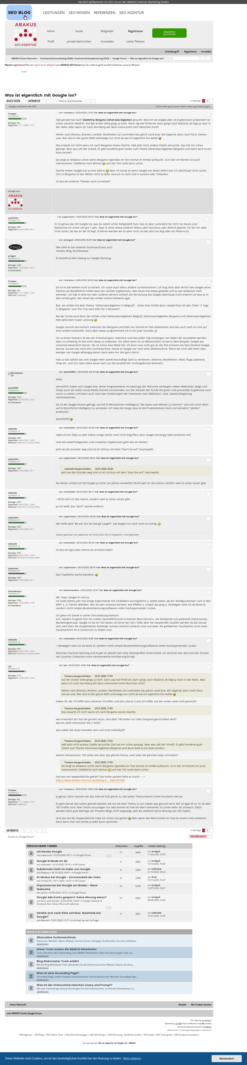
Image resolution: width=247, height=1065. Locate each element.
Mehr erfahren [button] (132, 1058)
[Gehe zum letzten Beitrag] (162, 851)
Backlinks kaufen (132, 1034)
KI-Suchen (80, 864)
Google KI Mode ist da (52, 861)
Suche (79, 30)
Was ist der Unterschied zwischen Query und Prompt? (74, 985)
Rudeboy (45, 872)
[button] (211, 101)
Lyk (9, 666)
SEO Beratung (115, 1034)
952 (18, 123)
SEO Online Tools (54, 1034)
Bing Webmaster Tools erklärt (58, 961)
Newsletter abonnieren (169, 33)
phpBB (178, 1023)
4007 (19, 438)
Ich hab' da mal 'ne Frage (86, 920)
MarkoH (45, 920)
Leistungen (54, 12)
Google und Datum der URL (22, 106)
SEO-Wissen (79, 12)
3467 (19, 227)
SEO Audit (149, 1034)
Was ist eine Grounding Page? (58, 973)
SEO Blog (39, 1034)
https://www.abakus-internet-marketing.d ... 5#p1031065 (90, 780)
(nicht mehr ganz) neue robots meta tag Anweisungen (183, 106)
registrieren (19, 65)
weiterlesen (42, 943)
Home (51, 30)
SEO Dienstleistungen (76, 1034)
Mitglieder (107, 30)
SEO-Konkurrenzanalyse (187, 1034)
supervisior (13, 218)
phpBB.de (207, 1026)
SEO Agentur (131, 12)
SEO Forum (115, 2)
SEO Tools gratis (164, 1034)
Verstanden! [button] (226, 1058)
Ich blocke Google (49, 851)
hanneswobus (14, 591)
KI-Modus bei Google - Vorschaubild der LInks (69, 877)
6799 (19, 600)
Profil (51, 41)
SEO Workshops (98, 1034)
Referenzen (104, 12)
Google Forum (84, 855)
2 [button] (207, 100)
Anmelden (107, 41)
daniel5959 (13, 388)
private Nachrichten (79, 41)
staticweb (12, 429)
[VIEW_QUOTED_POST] (93, 469)
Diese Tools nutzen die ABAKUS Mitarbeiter (67, 949)
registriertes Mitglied (44, 65)
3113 (19, 675)
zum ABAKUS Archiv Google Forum (24, 1013)
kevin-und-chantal (50, 900)
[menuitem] (204, 51)
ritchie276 (46, 880)
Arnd (154, 877)
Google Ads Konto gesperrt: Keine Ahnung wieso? (72, 897)
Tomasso (12, 113)
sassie (44, 892)
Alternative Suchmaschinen (56, 937)
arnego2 (12, 256)
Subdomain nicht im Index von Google (63, 869)
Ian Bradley (206, 1020)
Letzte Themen (135, 41)
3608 (19, 265)
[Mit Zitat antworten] (208, 114)
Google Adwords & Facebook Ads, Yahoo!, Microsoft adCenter (69, 902)
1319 (19, 397)
